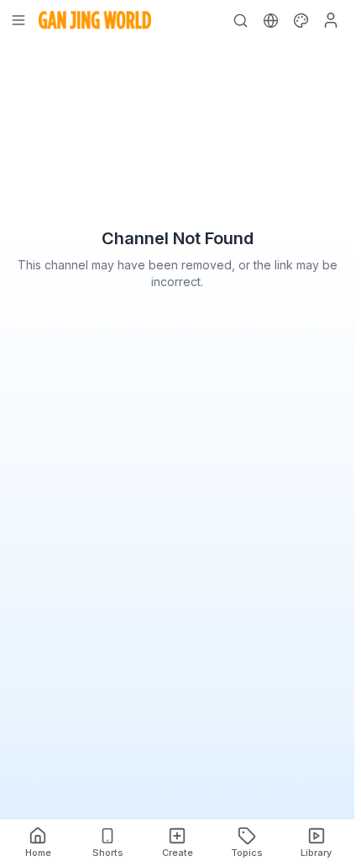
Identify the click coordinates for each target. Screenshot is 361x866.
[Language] (270, 20)
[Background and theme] (300, 20)
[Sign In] (330, 20)
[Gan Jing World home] (95, 20)
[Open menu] (18, 20)
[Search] (240, 20)
